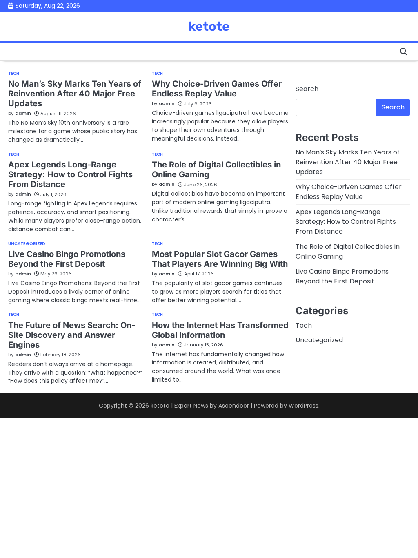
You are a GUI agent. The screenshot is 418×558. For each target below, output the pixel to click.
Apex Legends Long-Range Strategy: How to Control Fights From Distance (70, 174)
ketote (209, 26)
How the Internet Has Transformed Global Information (220, 330)
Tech (13, 73)
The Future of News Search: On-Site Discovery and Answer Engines (71, 335)
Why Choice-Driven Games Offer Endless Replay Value (217, 88)
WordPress (303, 406)
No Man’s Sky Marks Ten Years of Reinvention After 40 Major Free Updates (74, 93)
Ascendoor (233, 406)
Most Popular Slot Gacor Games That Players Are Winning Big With (220, 259)
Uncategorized (26, 244)
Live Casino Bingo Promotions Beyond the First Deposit (66, 259)
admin (23, 113)
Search (307, 89)
